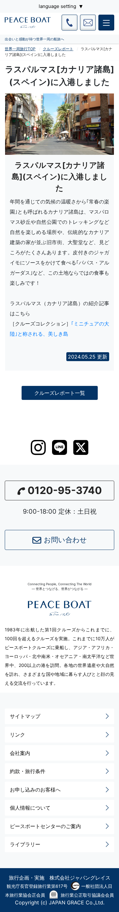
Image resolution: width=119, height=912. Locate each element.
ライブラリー (25, 844)
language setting (57, 6)
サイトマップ (25, 716)
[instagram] (38, 447)
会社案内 (20, 753)
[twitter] (80, 447)
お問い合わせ (65, 540)
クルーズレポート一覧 (59, 393)
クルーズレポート (58, 48)
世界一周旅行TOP (20, 48)
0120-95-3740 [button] (65, 490)
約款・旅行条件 (27, 771)
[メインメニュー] (106, 23)
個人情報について (30, 808)
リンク (17, 734)
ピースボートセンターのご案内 (45, 826)
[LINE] (59, 447)
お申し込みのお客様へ (35, 789)
